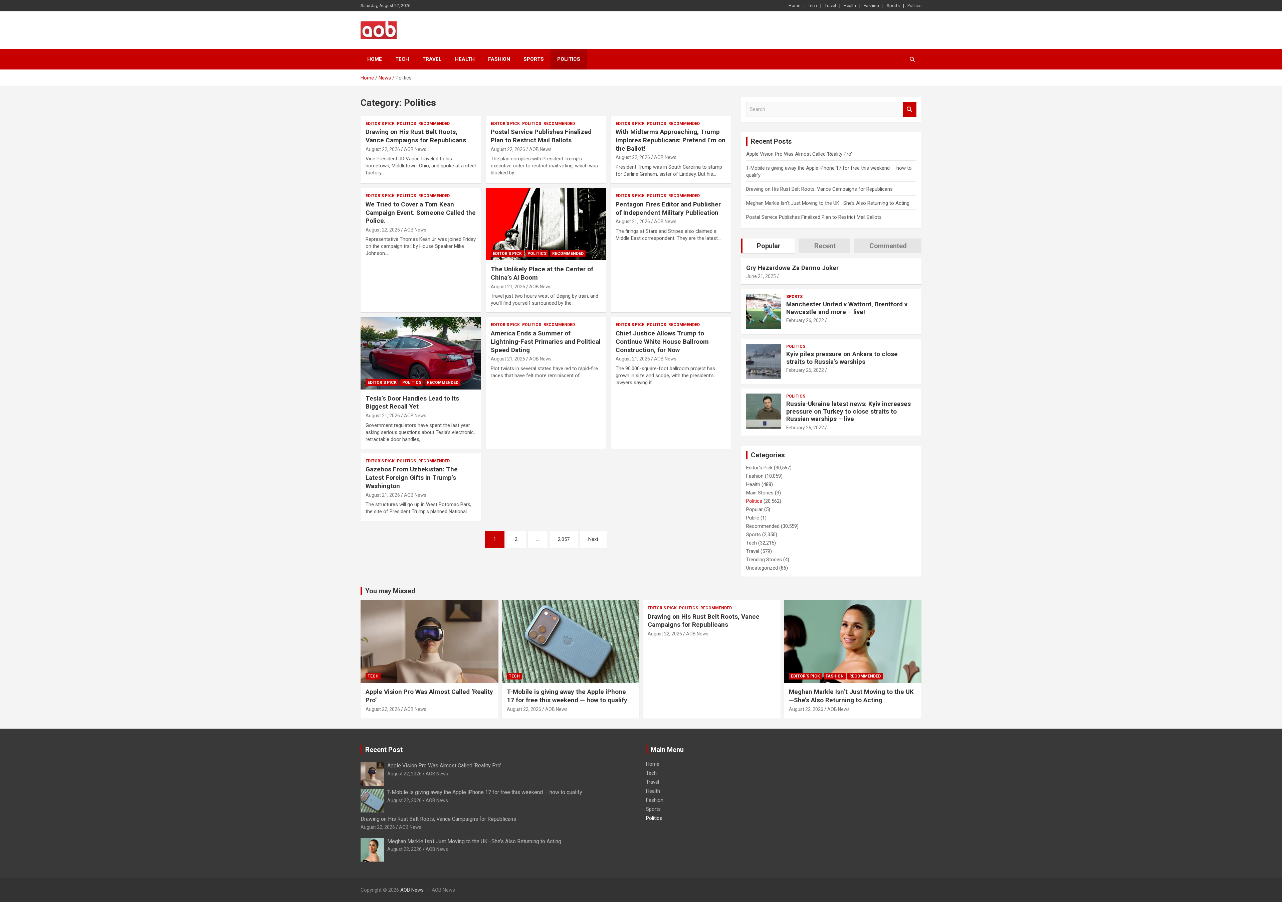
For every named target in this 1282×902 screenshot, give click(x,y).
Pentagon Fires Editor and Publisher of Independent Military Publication (668, 208)
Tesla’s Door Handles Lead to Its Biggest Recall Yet (412, 403)
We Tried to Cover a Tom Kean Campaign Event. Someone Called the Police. (421, 212)
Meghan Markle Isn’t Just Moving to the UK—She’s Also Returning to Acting (827, 203)
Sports (893, 5)
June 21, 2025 (761, 276)
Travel (830, 5)
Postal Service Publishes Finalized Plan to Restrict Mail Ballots (541, 136)
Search (909, 109)
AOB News (415, 149)
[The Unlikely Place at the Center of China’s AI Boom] (546, 224)
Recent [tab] (825, 246)
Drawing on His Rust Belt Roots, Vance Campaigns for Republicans (416, 136)
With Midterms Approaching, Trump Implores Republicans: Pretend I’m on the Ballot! (670, 140)
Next (593, 539)
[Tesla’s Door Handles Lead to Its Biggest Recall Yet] (420, 353)
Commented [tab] (888, 246)
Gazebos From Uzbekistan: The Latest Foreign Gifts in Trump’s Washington (412, 477)
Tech (812, 5)
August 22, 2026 (383, 149)
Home (794, 5)
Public (752, 518)
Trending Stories (764, 560)
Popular (754, 509)
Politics (914, 5)
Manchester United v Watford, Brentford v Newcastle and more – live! (846, 308)
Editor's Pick (380, 123)
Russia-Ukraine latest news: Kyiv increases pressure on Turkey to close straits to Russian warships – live (848, 411)
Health (850, 5)
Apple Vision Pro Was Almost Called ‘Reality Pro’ (799, 154)
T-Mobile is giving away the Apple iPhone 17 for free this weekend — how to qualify (567, 696)
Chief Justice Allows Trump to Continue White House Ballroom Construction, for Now (662, 341)
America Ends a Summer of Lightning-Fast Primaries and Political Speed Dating (546, 341)
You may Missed (390, 591)
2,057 (564, 539)
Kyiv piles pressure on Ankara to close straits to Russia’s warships (842, 357)
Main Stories (760, 493)
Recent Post (384, 750)
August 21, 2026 (508, 286)
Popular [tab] (769, 246)
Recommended (434, 123)
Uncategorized (762, 568)
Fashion (871, 5)
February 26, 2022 (805, 320)
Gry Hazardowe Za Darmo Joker (792, 268)
